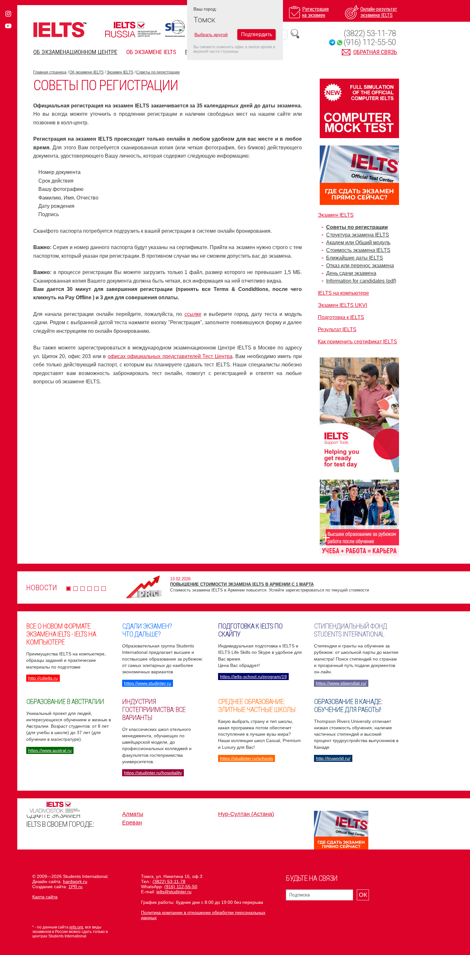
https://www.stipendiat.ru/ (341, 683)
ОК (363, 894)
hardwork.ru (75, 881)
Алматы (132, 814)
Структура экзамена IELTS (357, 235)
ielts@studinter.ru (174, 891)
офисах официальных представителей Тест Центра (170, 356)
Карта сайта (45, 896)
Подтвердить (256, 34)
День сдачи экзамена (351, 273)
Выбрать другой (211, 34)
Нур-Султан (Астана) (246, 814)
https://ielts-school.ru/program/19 (253, 676)
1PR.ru (75, 886)
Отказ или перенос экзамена (360, 265)
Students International (175, 28)
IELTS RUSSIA (133, 29)
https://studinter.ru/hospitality (153, 772)
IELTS (59, 29)
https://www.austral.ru (50, 750)
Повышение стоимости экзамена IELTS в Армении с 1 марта (242, 584)
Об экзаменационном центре (75, 52)
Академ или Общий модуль (358, 242)
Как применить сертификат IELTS (357, 341)
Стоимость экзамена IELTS (358, 250)
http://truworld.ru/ (333, 758)
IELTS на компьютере (343, 293)
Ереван (132, 822)
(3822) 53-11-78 (370, 33)
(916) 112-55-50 (370, 42)
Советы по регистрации (158, 72)
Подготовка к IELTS (341, 317)
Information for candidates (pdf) (361, 281)
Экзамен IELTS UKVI (342, 305)
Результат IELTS (337, 329)
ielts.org (76, 927)
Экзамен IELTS (119, 72)
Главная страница (50, 72)
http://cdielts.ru (43, 678)
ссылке (192, 314)
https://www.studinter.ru (147, 683)
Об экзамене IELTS (151, 52)
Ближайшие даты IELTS (354, 258)
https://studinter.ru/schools (246, 758)
